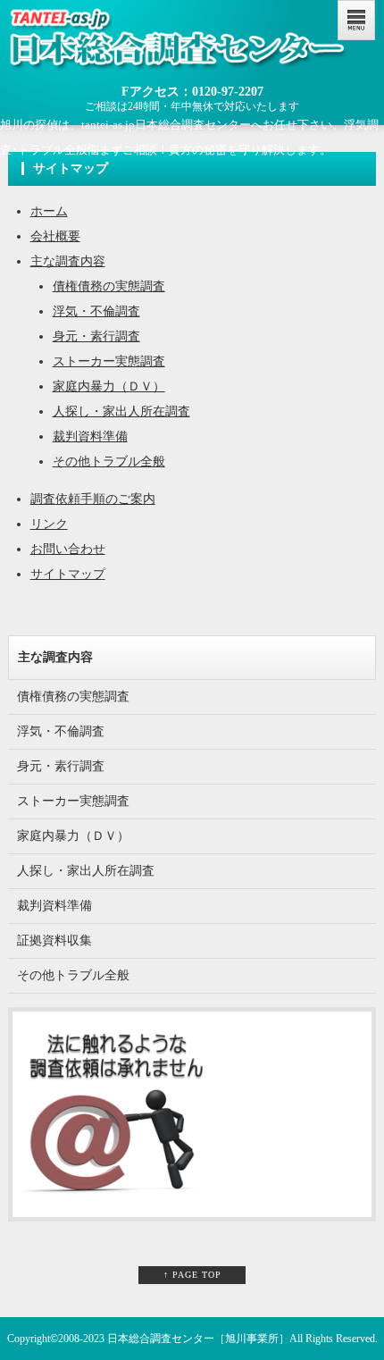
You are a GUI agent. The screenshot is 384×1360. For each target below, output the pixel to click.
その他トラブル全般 (109, 461)
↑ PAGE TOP (192, 1275)
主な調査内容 (67, 261)
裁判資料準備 (90, 436)
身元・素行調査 (96, 336)
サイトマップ (67, 574)
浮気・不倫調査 (96, 311)
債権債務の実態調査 (109, 286)
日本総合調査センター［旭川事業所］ (198, 1339)
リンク (49, 524)
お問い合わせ (67, 549)
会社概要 (55, 236)
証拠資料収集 (54, 940)
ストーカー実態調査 (109, 361)
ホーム (49, 211)
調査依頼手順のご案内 (92, 499)
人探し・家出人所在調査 (121, 411)
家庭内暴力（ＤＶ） (109, 386)
